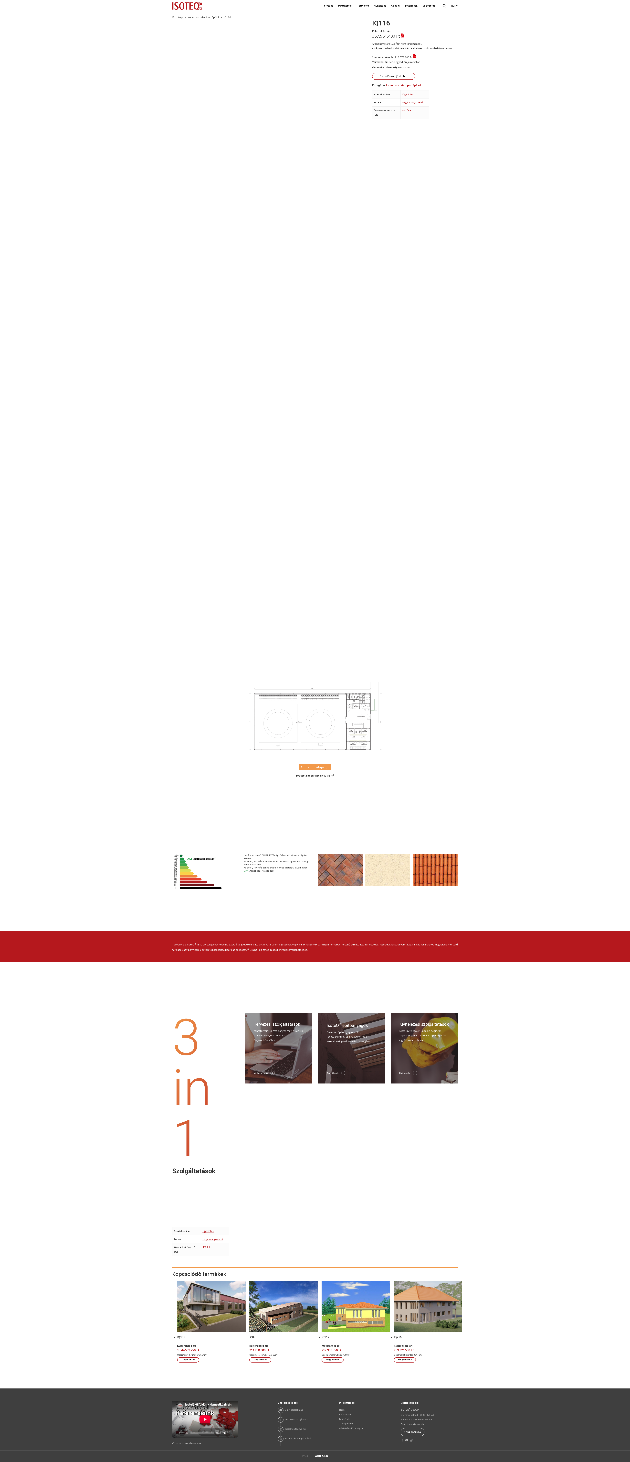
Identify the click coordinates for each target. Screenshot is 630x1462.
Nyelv (454, 5)
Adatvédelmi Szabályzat (351, 1428)
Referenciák (345, 1414)
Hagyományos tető (412, 102)
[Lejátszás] (179, 1432)
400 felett (407, 110)
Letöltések (344, 1419)
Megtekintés (188, 1359)
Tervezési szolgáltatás (296, 1419)
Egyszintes (407, 94)
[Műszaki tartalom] (402, 36)
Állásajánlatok (346, 1423)
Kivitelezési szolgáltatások (298, 1438)
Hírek (342, 1409)
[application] (205, 1419)
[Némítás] (224, 1432)
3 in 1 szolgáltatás (294, 1409)
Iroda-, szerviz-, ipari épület (203, 17)
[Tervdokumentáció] (422, 62)
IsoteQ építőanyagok (295, 1428)
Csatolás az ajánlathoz (394, 76)
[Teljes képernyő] (230, 1432)
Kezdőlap (177, 17)
